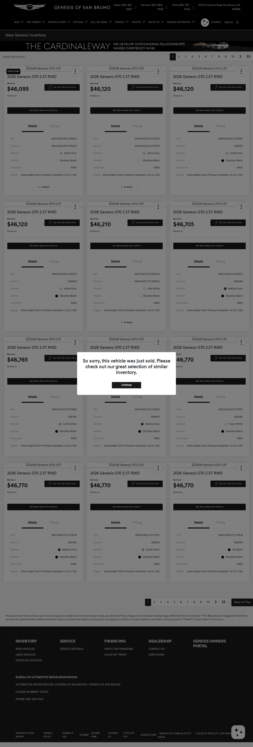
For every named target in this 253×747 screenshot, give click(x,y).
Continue (126, 385)
